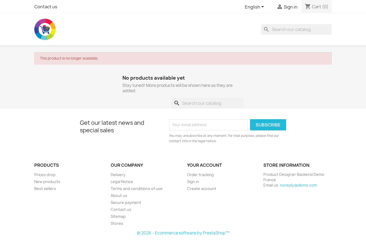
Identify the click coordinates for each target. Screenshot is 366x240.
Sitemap (118, 216)
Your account (204, 165)
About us (119, 195)
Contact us (45, 7)
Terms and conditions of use (137, 188)
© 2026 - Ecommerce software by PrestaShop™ (183, 233)
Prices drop (44, 174)
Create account (201, 188)
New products (47, 181)
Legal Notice (122, 181)
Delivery (118, 174)
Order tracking (200, 174)
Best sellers (45, 188)
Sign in (193, 181)
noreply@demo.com (298, 185)
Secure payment (126, 202)
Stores (117, 223)
